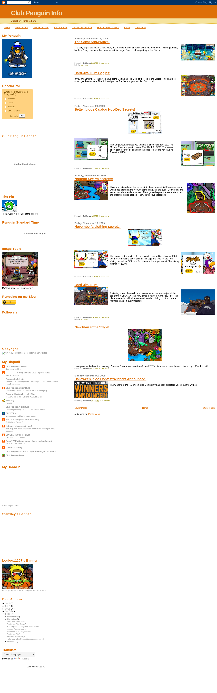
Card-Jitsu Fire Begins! (92, 73)
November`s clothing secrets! (97, 226)
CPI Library (140, 27)
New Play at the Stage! (91, 327)
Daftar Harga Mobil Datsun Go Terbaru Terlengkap (26, 391)
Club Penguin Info (36, 13)
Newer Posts (80, 408)
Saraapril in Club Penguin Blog (20, 394)
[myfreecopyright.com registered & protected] (24, 353)
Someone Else (14, 111)
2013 (8, 603)
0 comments (104, 63)
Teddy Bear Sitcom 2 (14, 422)
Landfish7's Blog (14, 447)
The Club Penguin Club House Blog (22, 419)
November (11, 619)
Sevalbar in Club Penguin (18, 435)
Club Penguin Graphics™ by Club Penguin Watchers (31, 451)
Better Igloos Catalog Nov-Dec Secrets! (104, 109)
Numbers (11, 99)
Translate (25, 659)
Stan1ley (10, 401)
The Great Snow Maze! (92, 42)
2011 (8, 609)
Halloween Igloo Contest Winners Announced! (110, 379)
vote (22, 115)
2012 (8, 606)
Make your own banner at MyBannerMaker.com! (24, 591)
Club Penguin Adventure (17, 407)
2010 (8, 611)
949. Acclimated (12, 375)
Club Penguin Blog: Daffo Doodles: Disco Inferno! (26, 409)
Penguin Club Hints (15, 379)
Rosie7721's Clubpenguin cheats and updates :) (29, 441)
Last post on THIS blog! (15, 437)
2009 (8, 614)
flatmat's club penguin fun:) (19, 426)
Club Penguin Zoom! (15, 455)
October (11, 641)
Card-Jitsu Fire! (86, 285)
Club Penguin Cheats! (16, 366)
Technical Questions (82, 27)
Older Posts (209, 408)
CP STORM (11, 413)
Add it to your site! (10, 505)
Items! (127, 27)
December (11, 617)
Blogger (40, 667)
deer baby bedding (13, 369)
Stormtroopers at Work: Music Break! (21, 416)
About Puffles (60, 27)
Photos (11, 103)
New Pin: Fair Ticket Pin (15, 444)
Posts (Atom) (94, 414)
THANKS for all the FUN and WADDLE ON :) (24, 397)
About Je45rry (21, 27)
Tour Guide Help (41, 27)
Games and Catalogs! (108, 27)
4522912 (11, 107)
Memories (84, 65)
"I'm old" (9, 403)
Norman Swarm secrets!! (93, 179)
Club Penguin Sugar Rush (18, 388)
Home (7, 27)
